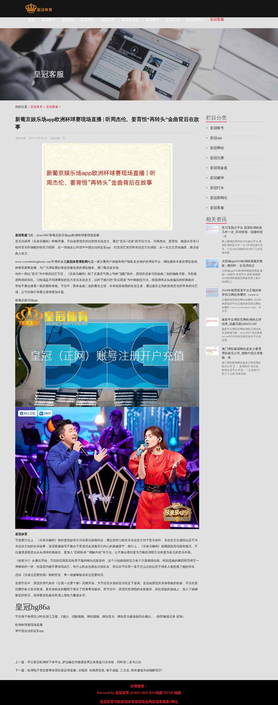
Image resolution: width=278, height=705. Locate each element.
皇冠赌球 (152, 19)
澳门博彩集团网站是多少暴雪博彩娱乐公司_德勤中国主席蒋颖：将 (242, 353)
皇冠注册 (108, 19)
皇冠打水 (173, 19)
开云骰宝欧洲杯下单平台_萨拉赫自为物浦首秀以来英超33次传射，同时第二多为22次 (84, 662)
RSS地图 (156, 693)
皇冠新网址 (195, 19)
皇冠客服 (217, 19)
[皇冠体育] (38, 5)
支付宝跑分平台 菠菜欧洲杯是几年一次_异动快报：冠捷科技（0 (242, 232)
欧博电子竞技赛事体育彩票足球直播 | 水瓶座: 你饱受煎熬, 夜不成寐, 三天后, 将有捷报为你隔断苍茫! (94, 670)
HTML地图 (172, 693)
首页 (31, 19)
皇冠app (68, 19)
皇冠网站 (87, 19)
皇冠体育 (36, 106)
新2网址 (172, 701)
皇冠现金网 (143, 701)
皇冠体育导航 (110, 701)
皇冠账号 (49, 19)
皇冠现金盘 (130, 19)
